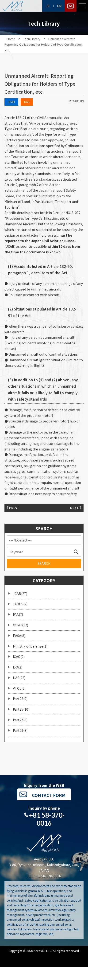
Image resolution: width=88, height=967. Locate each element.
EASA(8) (19, 635)
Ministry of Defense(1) (30, 646)
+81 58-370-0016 (47, 819)
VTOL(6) (19, 688)
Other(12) (20, 625)
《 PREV (12, 507)
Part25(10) (21, 709)
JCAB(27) (20, 593)
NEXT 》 (75, 507)
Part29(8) (20, 730)
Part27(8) (20, 719)
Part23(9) (20, 698)
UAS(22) (19, 677)
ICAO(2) (19, 656)
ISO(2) (17, 667)
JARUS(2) (20, 603)
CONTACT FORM (49, 795)
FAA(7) (18, 614)
